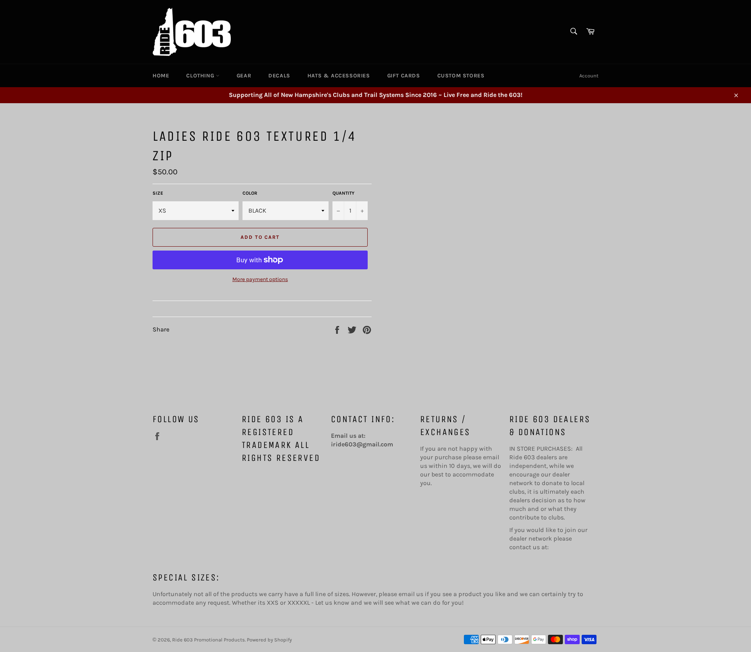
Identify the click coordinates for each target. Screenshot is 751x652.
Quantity (343, 193)
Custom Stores (461, 75)
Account (588, 76)
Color (250, 193)
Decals (279, 75)
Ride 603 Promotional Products (208, 640)
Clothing (201, 75)
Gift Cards (403, 75)
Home (161, 75)
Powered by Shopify (269, 640)
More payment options (260, 279)
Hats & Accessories (338, 75)
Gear (244, 75)
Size (158, 193)
